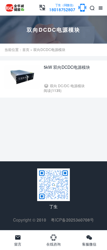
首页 (25, 49)
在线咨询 (53, 240)
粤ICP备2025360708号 (72, 219)
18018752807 (62, 8)
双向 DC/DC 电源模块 (67, 86)
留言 (17, 240)
